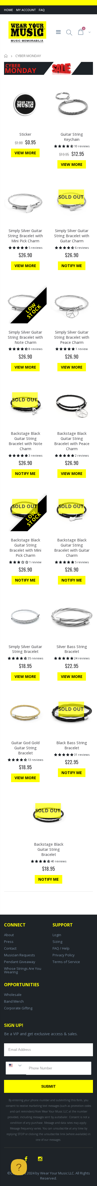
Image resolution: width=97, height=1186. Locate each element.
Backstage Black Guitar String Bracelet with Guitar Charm (71, 547)
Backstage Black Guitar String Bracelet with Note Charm (25, 441)
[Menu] (58, 32)
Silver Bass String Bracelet (72, 649)
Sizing (57, 941)
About (9, 934)
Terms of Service (66, 961)
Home (8, 10)
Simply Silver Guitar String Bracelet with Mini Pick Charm (25, 235)
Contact (10, 948)
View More (25, 152)
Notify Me (71, 265)
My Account (26, 10)
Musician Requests (19, 955)
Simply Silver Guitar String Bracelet (25, 649)
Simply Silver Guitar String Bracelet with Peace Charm (71, 337)
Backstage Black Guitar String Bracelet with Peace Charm (71, 441)
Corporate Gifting (18, 1008)
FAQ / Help (61, 948)
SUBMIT (48, 1086)
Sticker (25, 134)
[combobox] (16, 1065)
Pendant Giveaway (19, 961)
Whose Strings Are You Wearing (22, 970)
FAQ (42, 10)
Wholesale (13, 994)
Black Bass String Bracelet (71, 745)
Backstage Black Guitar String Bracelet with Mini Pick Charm (25, 547)
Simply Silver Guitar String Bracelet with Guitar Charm (71, 235)
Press (8, 941)
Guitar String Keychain (72, 137)
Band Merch (14, 1001)
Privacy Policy (64, 955)
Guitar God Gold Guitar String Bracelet (25, 747)
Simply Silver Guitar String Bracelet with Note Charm (25, 337)
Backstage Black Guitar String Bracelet (48, 849)
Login (57, 934)
